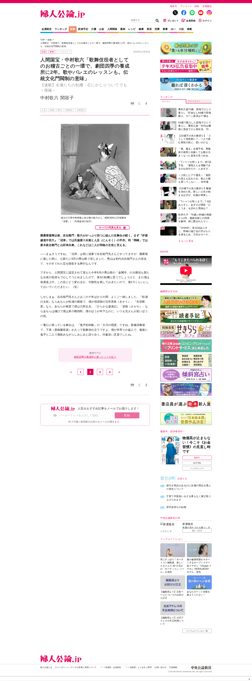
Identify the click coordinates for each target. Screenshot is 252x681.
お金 (101, 29)
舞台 (60, 110)
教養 (165, 29)
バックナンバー (197, 468)
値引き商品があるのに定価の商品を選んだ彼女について (188, 487)
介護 (93, 29)
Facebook (146, 104)
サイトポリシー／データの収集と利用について (76, 667)
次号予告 (197, 463)
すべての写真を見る (110, 227)
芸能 (72, 29)
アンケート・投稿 (190, 6)
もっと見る (187, 240)
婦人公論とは (46, 667)
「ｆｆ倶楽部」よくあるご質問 (138, 667)
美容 (149, 29)
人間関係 (112, 29)
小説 (181, 29)
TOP (42, 40)
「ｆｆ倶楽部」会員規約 (110, 667)
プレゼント (173, 20)
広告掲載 (173, 667)
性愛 (157, 29)
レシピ (132, 29)
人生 (43, 110)
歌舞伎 (69, 110)
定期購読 (207, 6)
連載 (189, 29)
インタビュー (64, 52)
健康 (141, 29)
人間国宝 (80, 110)
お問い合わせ (160, 667)
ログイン (207, 20)
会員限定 (47, 29)
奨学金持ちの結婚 (176, 507)
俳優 (52, 110)
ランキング (61, 29)
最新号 (173, 6)
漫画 (122, 29)
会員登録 (190, 20)
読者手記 (83, 29)
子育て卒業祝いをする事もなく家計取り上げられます (188, 498)
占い (173, 29)
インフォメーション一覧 (197, 631)
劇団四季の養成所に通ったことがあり (95, 357)
